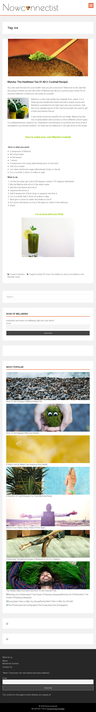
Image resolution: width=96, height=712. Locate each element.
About (5, 661)
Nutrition (21, 274)
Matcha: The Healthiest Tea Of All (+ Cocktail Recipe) (38, 81)
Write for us (7, 657)
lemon (66, 274)
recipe (17, 277)
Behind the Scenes (10, 663)
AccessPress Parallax (55, 709)
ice (62, 274)
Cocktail (39, 274)
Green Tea (50, 274)
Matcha (77, 274)
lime (71, 274)
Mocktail (11, 277)
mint (82, 274)
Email (8, 323)
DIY (44, 274)
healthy (57, 274)
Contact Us (7, 667)
